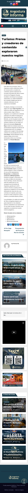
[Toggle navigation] (13, 26)
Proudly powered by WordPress (9, 485)
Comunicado (6, 433)
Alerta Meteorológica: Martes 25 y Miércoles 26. (14, 438)
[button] (22, 26)
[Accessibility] (24, 481)
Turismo (4, 35)
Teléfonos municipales (9, 489)
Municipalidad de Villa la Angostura (11, 292)
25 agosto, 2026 (8, 409)
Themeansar (13, 486)
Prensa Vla (16, 243)
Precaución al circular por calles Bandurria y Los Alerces (14, 406)
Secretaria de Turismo (8, 294)
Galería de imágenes (19, 489)
